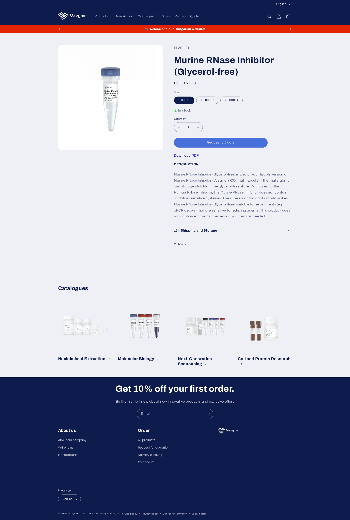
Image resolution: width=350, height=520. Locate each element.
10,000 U (207, 100)
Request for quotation (153, 447)
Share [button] (182, 244)
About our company (72, 440)
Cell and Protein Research (264, 359)
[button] (102, 16)
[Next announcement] (290, 29)
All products (146, 440)
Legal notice (199, 514)
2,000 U (184, 100)
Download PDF (186, 155)
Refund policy (129, 514)
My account (146, 462)
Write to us (66, 447)
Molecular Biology (136, 359)
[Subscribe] (208, 414)
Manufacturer (68, 454)
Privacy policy (150, 514)
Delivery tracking (150, 454)
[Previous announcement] (59, 29)
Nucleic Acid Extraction (82, 359)
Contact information (175, 514)
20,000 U (231, 100)
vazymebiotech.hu (79, 514)
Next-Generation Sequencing (195, 361)
